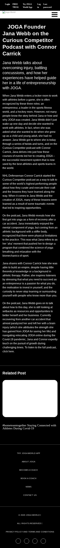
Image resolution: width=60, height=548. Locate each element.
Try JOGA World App (27, 5)
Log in (39, 5)
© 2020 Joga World (29, 515)
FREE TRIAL (15, 5)
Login (7, 4)
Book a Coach (28, 478)
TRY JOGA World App (28, 453)
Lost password (47, 5)
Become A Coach (28, 470)
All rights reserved (29, 523)
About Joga (29, 462)
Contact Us (30, 495)
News (29, 487)
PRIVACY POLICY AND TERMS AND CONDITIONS (30, 532)
